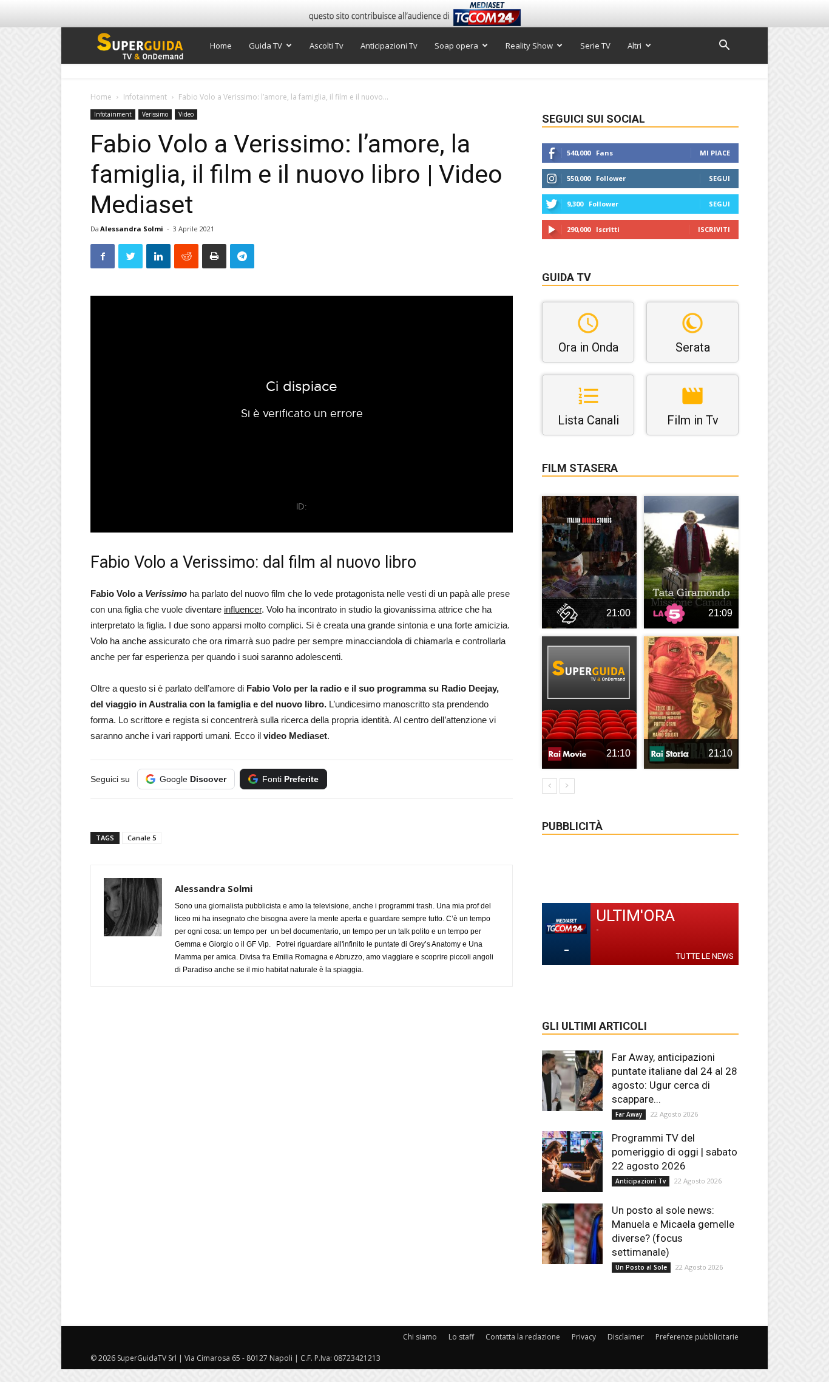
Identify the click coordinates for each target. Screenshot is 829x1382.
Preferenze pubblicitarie (697, 1337)
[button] (724, 46)
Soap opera (456, 45)
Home (221, 45)
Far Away (628, 1114)
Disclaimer (625, 1337)
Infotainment (145, 97)
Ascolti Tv (326, 45)
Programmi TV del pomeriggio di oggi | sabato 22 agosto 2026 (674, 1152)
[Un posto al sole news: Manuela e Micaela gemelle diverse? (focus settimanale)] (572, 1233)
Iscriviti (714, 229)
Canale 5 (141, 837)
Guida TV (265, 45)
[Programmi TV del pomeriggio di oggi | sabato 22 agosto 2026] (572, 1161)
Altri (634, 45)
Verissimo (155, 114)
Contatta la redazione (523, 1337)
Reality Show (529, 45)
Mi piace (715, 152)
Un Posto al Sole (641, 1267)
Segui (719, 178)
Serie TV (595, 45)
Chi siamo (420, 1337)
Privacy (584, 1337)
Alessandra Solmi (131, 228)
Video (186, 114)
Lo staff (461, 1337)
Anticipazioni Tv (389, 45)
